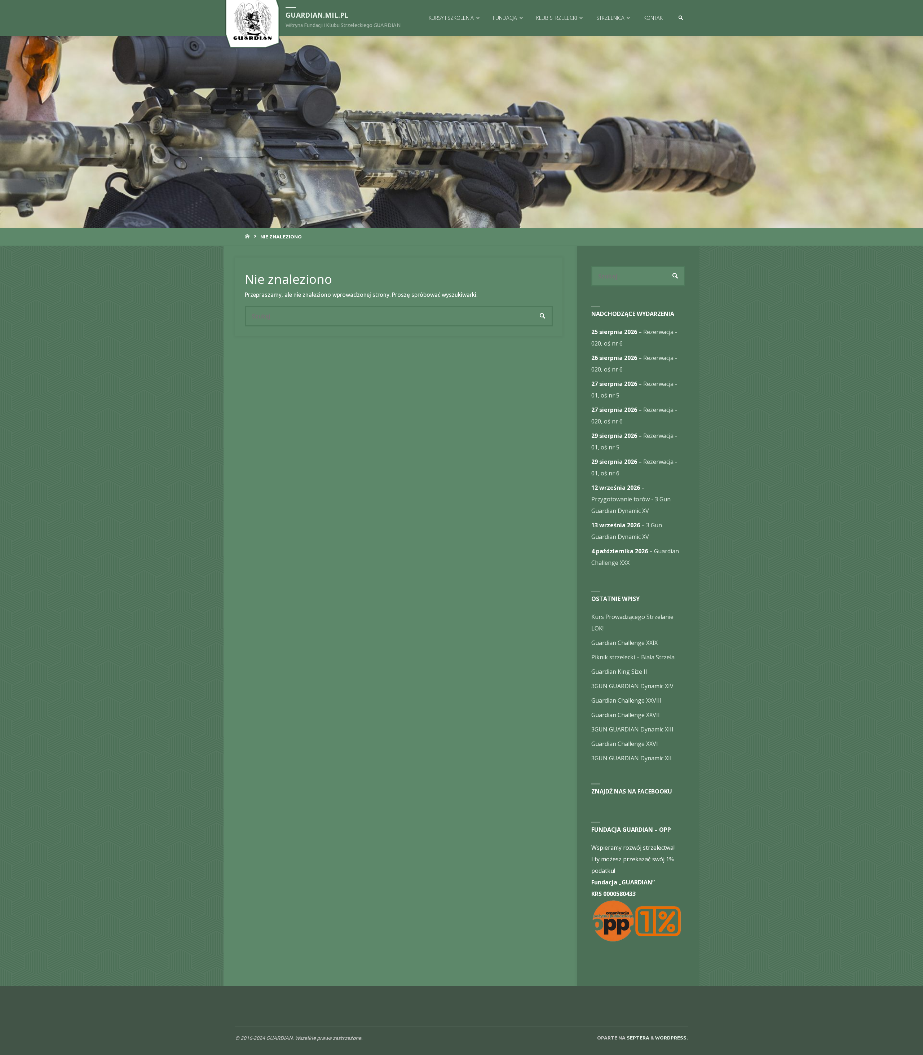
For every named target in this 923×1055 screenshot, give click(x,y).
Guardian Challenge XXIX (624, 643)
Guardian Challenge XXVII (625, 715)
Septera (637, 1038)
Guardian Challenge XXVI (624, 744)
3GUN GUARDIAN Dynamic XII (631, 758)
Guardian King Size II (619, 672)
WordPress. (671, 1038)
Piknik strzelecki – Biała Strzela (633, 657)
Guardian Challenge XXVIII (626, 700)
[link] (680, 18)
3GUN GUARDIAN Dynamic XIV (632, 686)
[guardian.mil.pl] (252, 20)
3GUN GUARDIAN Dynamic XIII (632, 729)
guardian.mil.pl (317, 15)
